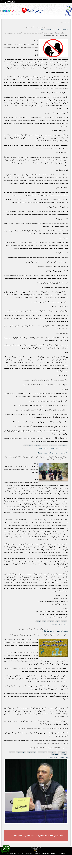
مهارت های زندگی (55, 754)
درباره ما (36, 851)
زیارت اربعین (51, 621)
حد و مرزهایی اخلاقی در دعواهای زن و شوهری (53, 29)
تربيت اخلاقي (54, 449)
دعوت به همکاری (67, 8)
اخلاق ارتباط (38, 445)
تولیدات (43, 5)
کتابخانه (57, 5)
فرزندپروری (64, 754)
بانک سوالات (64, 5)
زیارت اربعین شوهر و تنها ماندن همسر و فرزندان (52, 453)
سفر (44, 621)
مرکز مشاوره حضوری (31, 752)
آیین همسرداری (53, 445)
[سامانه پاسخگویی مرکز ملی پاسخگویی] (5, 853)
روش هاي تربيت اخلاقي (44, 449)
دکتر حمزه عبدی (53, 752)
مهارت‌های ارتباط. (63, 445)
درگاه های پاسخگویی (35, 5)
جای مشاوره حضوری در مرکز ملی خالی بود (54, 631)
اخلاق (59, 449)
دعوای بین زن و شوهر (28, 445)
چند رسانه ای (50, 5)
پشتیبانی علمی (24, 5)
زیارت (58, 621)
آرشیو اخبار (16, 5)
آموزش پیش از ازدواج (21, 752)
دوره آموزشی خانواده (42, 752)
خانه (70, 5)
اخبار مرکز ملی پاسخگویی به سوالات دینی (55, 757)
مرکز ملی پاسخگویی (62, 752)
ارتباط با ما (9, 5)
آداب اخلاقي (54, 625)
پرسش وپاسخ (65, 449)
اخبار (67, 757)
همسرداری (45, 445)
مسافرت (38, 621)
